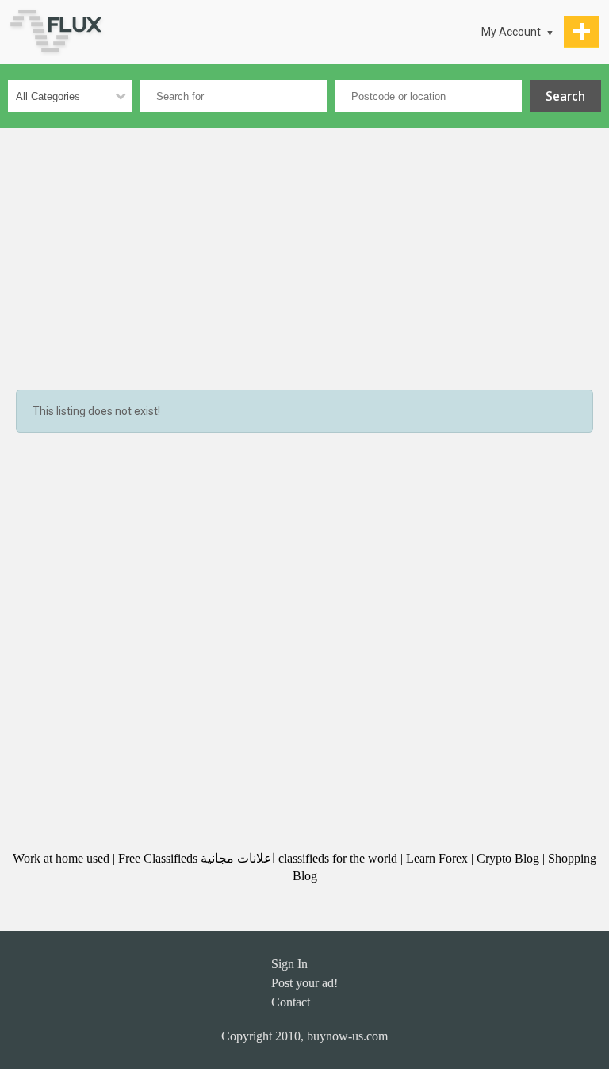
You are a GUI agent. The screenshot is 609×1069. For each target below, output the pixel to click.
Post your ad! (304, 983)
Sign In (289, 964)
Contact (290, 1002)
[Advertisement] (304, 247)
